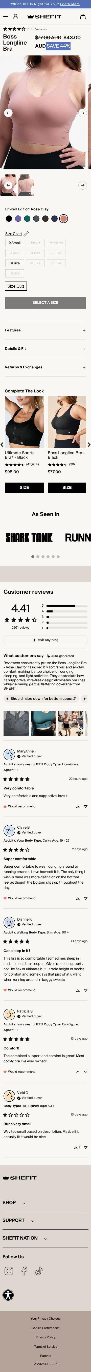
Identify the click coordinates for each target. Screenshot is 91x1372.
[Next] (82, 113)
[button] (6, 16)
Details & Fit (15, 349)
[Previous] (8, 113)
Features (13, 330)
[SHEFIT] (44, 16)
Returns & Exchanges (23, 367)
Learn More (70, 4)
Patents (45, 1356)
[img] (60, 656)
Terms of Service (45, 1347)
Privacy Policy (45, 1338)
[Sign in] (15, 16)
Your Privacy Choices (45, 1319)
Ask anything (48, 640)
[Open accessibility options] (8, 1295)
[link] (25, 28)
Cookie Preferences (45, 1328)
